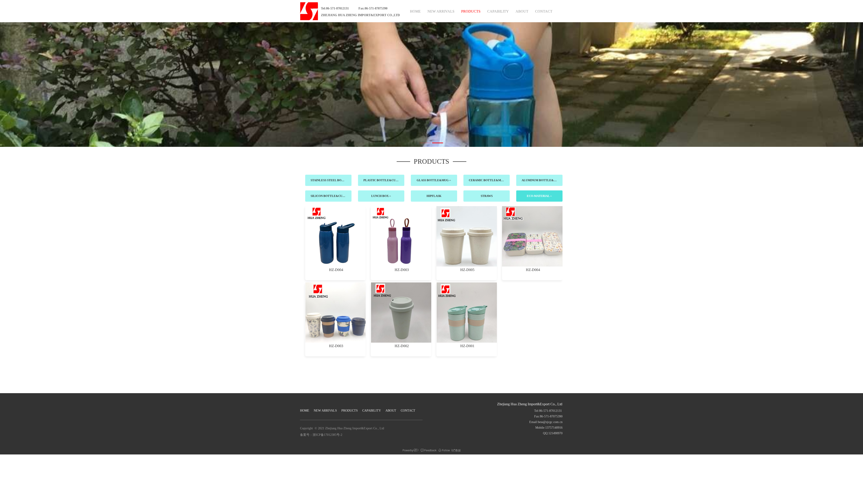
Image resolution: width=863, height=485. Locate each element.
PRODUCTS (470, 11)
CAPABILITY (498, 11)
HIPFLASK (434, 196)
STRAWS (487, 196)
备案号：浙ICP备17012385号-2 (321, 434)
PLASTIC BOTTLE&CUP (380, 180)
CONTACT (543, 11)
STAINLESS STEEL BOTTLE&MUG (331, 180)
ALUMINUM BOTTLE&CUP (541, 180)
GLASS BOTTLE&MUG (433, 180)
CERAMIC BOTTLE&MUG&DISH (489, 180)
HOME (415, 11)
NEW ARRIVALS (440, 11)
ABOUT (522, 11)
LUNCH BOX (380, 196)
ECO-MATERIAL (538, 196)
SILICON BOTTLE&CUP (328, 196)
